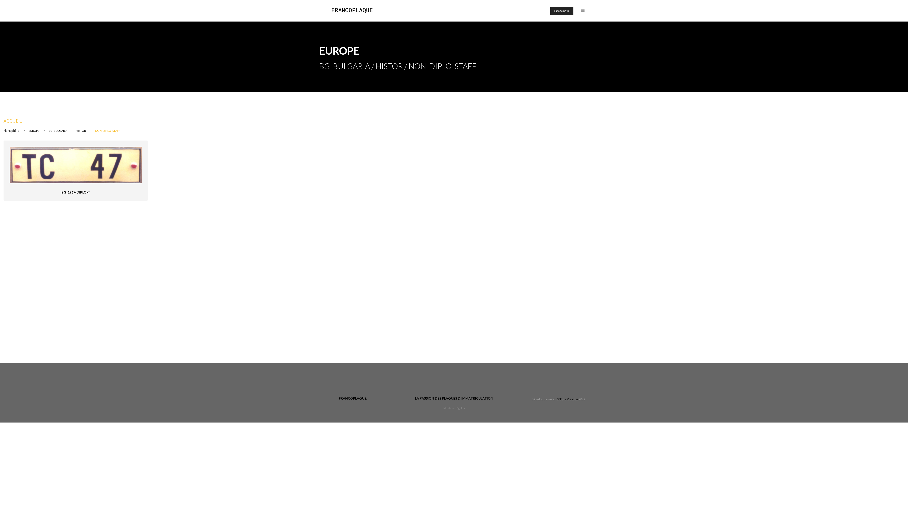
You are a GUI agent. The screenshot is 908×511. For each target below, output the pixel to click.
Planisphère (11, 131)
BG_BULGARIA (57, 131)
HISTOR (81, 131)
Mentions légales (454, 408)
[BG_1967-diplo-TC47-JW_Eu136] (76, 164)
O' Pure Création (567, 399)
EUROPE (34, 131)
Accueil (13, 120)
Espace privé (562, 10)
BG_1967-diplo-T (75, 192)
